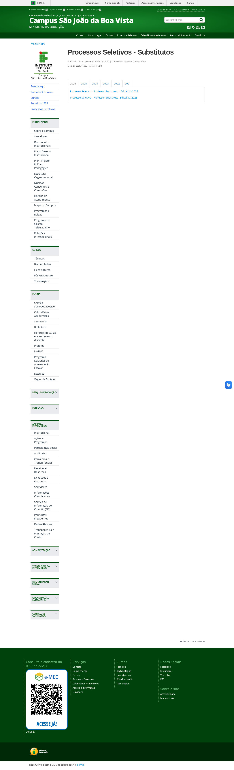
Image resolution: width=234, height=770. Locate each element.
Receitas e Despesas (40, 470)
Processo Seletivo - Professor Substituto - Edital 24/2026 (104, 91)
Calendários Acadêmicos (153, 35)
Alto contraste (181, 9)
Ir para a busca (74, 10)
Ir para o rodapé (93, 10)
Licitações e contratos (41, 479)
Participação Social (45, 447)
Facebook (165, 666)
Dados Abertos (43, 524)
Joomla (80, 764)
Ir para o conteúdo (38, 10)
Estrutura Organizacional (43, 175)
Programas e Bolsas (42, 212)
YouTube (165, 675)
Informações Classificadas (42, 494)
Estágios (39, 373)
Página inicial (38, 44)
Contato (80, 35)
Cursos (109, 35)
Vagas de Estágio (44, 379)
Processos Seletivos (127, 35)
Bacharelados (42, 264)
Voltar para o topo (193, 641)
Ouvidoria (200, 35)
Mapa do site (198, 9)
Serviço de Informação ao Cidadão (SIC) (43, 505)
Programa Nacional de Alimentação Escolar (41, 362)
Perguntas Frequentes (41, 516)
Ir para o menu (57, 10)
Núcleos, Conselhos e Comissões (41, 186)
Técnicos (39, 258)
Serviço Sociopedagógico (44, 304)
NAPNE (38, 351)
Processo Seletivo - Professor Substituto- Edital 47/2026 (103, 97)
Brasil (41, 3)
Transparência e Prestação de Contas (44, 533)
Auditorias (40, 453)
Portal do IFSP (39, 103)
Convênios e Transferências (43, 460)
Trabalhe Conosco (42, 92)
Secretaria (40, 321)
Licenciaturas (42, 270)
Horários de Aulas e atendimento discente (45, 336)
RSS (162, 679)
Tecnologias (41, 281)
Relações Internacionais (43, 234)
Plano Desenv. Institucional (42, 153)
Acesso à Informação (180, 35)
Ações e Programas (40, 440)
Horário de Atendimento (42, 197)
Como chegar (95, 35)
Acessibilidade (164, 9)
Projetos (39, 345)
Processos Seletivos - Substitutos (121, 52)
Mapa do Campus (45, 205)
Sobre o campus (44, 130)
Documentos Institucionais (42, 143)
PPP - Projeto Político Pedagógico (42, 164)
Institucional (41, 432)
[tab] (73, 83)
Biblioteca (40, 327)
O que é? (30, 731)
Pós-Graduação (43, 275)
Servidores (40, 136)
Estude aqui (38, 86)
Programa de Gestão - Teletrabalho (42, 223)
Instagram (165, 671)
